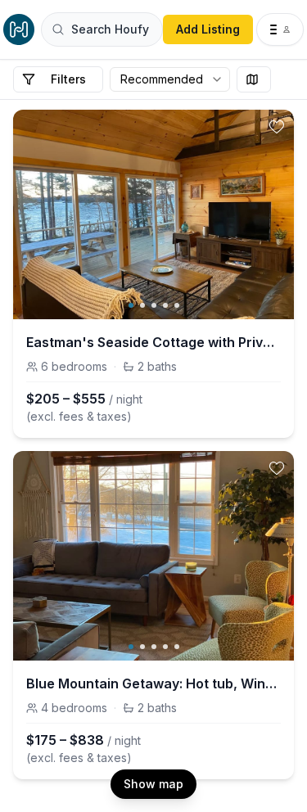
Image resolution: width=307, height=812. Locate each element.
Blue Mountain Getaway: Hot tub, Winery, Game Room (153, 683)
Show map (153, 784)
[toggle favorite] (276, 127)
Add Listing (208, 29)
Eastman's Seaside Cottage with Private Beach (153, 342)
